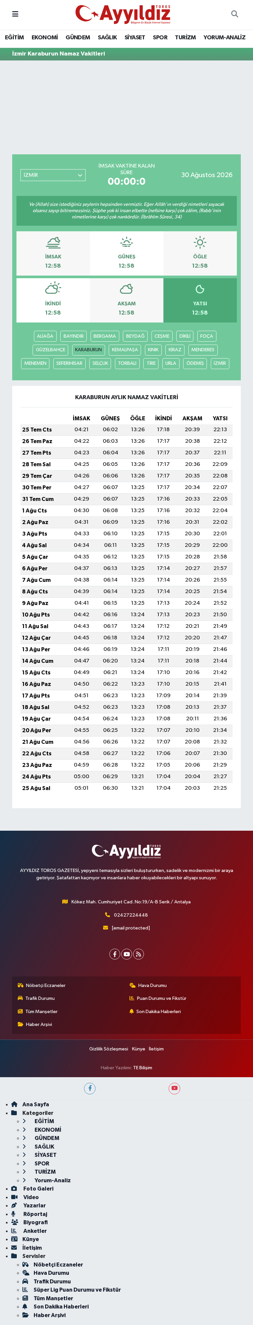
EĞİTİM (14, 38)
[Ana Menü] (15, 15)
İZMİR (220, 363)
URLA (170, 363)
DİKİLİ (185, 336)
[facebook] (90, 1088)
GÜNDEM (78, 38)
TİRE (151, 363)
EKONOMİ (45, 38)
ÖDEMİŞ (195, 363)
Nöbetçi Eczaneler (46, 985)
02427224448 (131, 915)
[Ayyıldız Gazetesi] (123, 14)
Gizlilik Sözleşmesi (108, 1048)
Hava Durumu (152, 985)
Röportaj (34, 1214)
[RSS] (138, 954)
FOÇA (206, 336)
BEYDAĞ (135, 336)
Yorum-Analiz (52, 1180)
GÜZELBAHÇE (50, 349)
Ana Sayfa (35, 1104)
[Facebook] (114, 954)
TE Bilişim (142, 1067)
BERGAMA (105, 336)
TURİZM (185, 38)
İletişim (156, 1048)
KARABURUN (88, 349)
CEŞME (162, 336)
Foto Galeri (37, 1189)
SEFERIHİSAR (69, 363)
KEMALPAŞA (125, 349)
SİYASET (135, 38)
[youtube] (174, 1088)
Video (30, 1197)
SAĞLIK (107, 38)
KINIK (153, 349)
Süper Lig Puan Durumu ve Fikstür (77, 1290)
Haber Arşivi (39, 1024)
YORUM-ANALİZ (224, 38)
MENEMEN (35, 363)
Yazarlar (34, 1205)
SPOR (160, 38)
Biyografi (35, 1222)
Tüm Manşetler (41, 1011)
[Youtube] (126, 954)
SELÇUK (100, 363)
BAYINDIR (74, 336)
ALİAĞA (45, 336)
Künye (138, 1048)
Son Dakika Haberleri (158, 1011)
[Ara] (234, 15)
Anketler (34, 1231)
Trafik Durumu (40, 998)
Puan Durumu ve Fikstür (161, 998)
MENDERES (202, 349)
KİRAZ (175, 349)
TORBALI (127, 363)
